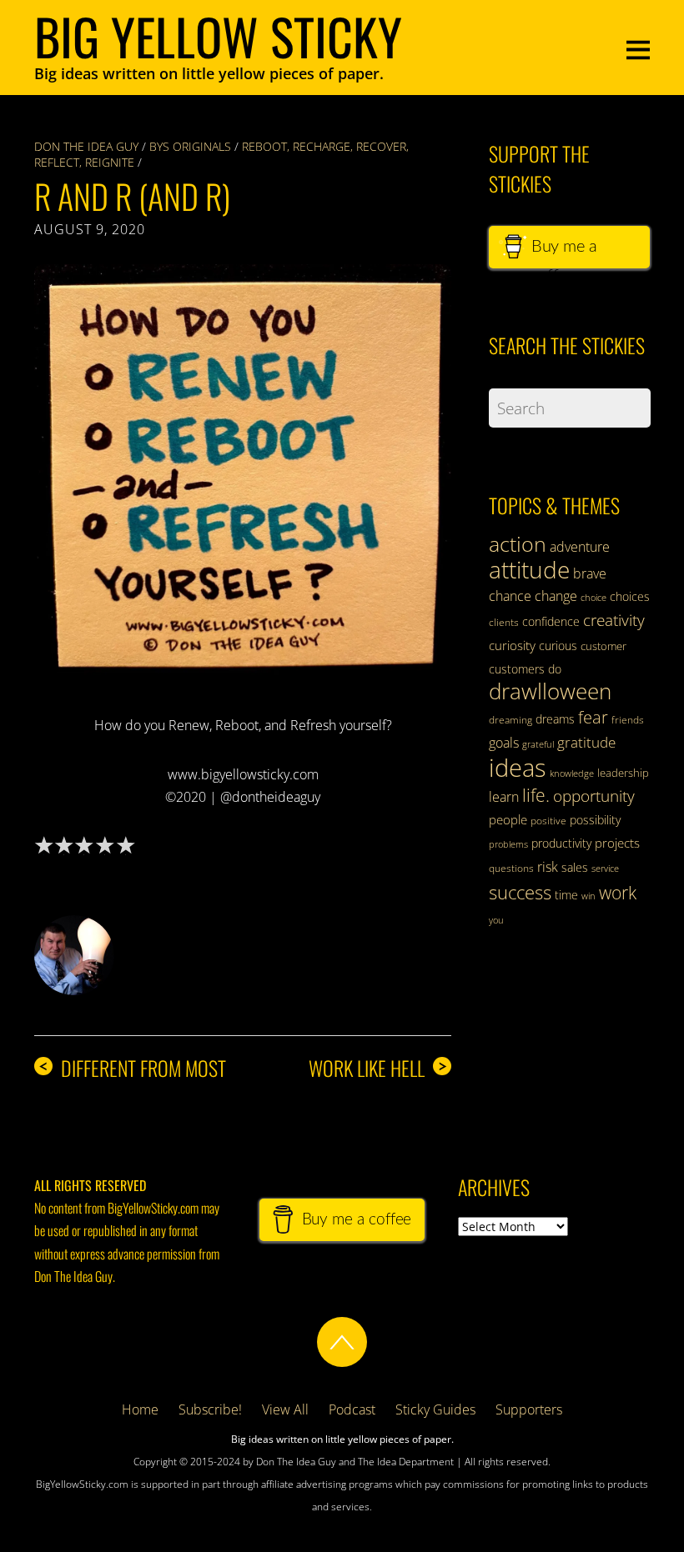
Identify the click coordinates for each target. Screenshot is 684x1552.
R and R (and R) (132, 196)
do (554, 669)
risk (547, 867)
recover (381, 146)
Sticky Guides (435, 1409)
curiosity (512, 645)
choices (630, 596)
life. (536, 795)
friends (627, 720)
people (508, 819)
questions (511, 868)
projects (617, 842)
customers (517, 669)
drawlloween (550, 691)
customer (603, 645)
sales (574, 867)
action (517, 543)
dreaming (510, 720)
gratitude (586, 742)
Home (140, 1409)
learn (504, 797)
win (588, 896)
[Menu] (638, 48)
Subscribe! (210, 1409)
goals (504, 742)
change (556, 596)
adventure (580, 547)
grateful (538, 744)
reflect (56, 162)
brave (589, 573)
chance (510, 596)
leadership (623, 772)
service (605, 868)
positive (548, 820)
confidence (551, 621)
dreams (555, 719)
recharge (321, 146)
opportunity (594, 795)
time (566, 895)
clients (504, 622)
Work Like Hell (378, 1068)
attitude (529, 569)
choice (593, 597)
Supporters (528, 1409)
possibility (595, 820)
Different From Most (132, 1068)
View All (285, 1409)
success (520, 891)
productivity (561, 843)
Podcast (352, 1409)
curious (558, 645)
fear (593, 717)
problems (508, 844)
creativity (614, 619)
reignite (109, 162)
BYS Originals (190, 146)
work (617, 892)
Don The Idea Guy (86, 146)
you (496, 920)
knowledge (572, 773)
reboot (264, 146)
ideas (517, 767)
